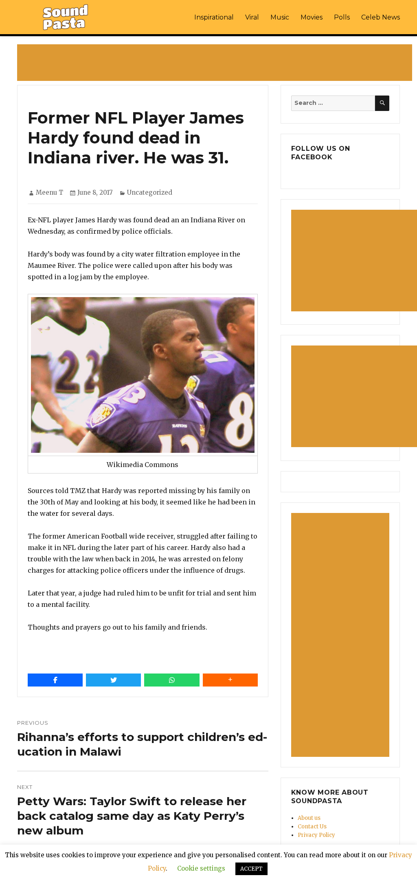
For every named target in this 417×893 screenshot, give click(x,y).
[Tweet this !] (113, 680)
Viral (252, 17)
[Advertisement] (216, 63)
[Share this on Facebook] (55, 680)
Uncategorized (149, 192)
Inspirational (214, 17)
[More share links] (230, 680)
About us (309, 818)
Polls (342, 17)
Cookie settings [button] (201, 868)
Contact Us (312, 826)
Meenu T (49, 192)
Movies (312, 17)
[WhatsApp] (171, 680)
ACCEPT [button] (251, 868)
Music (279, 17)
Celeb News (380, 17)
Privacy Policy (316, 835)
